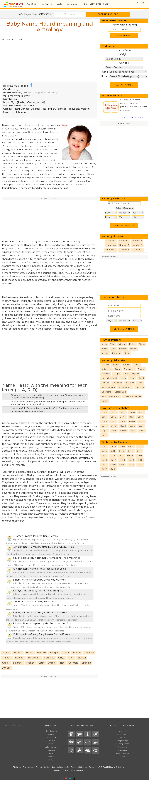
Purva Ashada (108, 387)
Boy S (132, 426)
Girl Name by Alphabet (115, 442)
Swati (141, 378)
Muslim (41, 652)
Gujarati (35, 108)
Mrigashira (106, 369)
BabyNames (95, 4)
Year (31, 4)
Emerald (51, 756)
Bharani (116, 365)
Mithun (122, 344)
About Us (55, 767)
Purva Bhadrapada (110, 396)
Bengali (25, 108)
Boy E (141, 412)
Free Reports (46, 4)
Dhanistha (106, 392)
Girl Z (112, 469)
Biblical (81, 657)
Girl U (113, 464)
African (6, 667)
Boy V (113, 430)
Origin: (124, 54)
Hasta (123, 378)
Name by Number (112, 236)
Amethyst (51, 734)
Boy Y (141, 430)
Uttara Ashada (125, 387)
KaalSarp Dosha (122, 744)
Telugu (22, 112)
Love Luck (123, 737)
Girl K (112, 455)
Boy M (122, 421)
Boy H (123, 417)
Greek (5, 662)
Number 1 (110, 241)
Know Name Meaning (114, 20)
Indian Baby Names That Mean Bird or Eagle (40, 568)
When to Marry (122, 747)
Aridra (117, 369)
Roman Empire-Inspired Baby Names (36, 536)
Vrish (112, 344)
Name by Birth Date (113, 198)
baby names (8, 39)
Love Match (122, 750)
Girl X (140, 464)
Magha (117, 374)
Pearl (51, 753)
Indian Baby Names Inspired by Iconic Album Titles (44, 547)
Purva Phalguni (131, 374)
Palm (85, 4)
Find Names (109, 46)
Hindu (16, 108)
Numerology (72, 4)
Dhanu (133, 349)
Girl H (130, 451)
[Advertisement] (49, 57)
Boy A (104, 412)
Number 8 (124, 250)
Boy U (104, 430)
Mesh (104, 344)
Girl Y (104, 469)
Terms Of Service (43, 767)
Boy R (123, 426)
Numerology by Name (115, 297)
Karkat (132, 344)
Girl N (139, 455)
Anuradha (117, 383)
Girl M (130, 455)
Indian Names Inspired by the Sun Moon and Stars (44, 623)
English (18, 652)
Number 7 (110, 250)
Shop (105, 4)
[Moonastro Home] (13, 3)
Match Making (122, 734)
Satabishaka (120, 392)
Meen (126, 353)
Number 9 (137, 250)
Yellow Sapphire (51, 747)
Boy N (132, 421)
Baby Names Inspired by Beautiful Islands (39, 601)
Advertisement (125, 123)
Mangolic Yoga (122, 741)
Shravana (139, 387)
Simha (142, 344)
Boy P (104, 426)
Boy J (140, 417)
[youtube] (74, 778)
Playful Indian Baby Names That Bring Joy (39, 590)
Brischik (122, 349)
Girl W (131, 464)
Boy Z (104, 435)
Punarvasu (30, 105)
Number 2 (124, 241)
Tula (113, 349)
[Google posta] (66, 778)
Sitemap (84, 767)
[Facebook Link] (62, 778)
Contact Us (64, 767)
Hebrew (17, 662)
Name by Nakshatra (113, 360)
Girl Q (122, 460)
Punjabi (19, 657)
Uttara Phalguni (109, 378)
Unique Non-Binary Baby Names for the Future (43, 634)
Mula (140, 383)
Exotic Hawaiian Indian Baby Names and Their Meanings (47, 557)
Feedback (75, 767)
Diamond (51, 750)
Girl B (122, 446)
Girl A (113, 446)
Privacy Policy (28, 767)
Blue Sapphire (51, 731)
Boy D (132, 412)
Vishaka (105, 383)
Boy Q (114, 426)
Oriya (6, 112)
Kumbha (116, 353)
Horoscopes (122, 731)
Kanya (104, 349)
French (30, 662)
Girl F (112, 451)
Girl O (104, 460)
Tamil (13, 112)
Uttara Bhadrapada (132, 396)
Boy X (132, 430)
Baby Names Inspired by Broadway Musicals (40, 579)
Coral (51, 744)
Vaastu (59, 4)
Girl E (104, 451)
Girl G (121, 451)
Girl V (121, 464)
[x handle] (70, 778)
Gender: (124, 62)
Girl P (113, 460)
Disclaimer (17, 767)
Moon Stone (51, 737)
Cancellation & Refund (98, 767)
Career (122, 756)
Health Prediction (123, 753)
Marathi (85, 108)
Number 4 (111, 245)
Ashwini (105, 365)
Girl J (104, 455)
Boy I (131, 417)
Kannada (61, 108)
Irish (61, 662)
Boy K (104, 421)
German (73, 662)
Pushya (141, 369)
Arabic (52, 662)
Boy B (113, 412)
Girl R (131, 460)
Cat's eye (51, 741)
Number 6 (137, 245)
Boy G (113, 417)
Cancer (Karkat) (36, 102)
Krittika (126, 365)
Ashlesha (106, 374)
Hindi (44, 108)
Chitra (132, 378)
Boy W (123, 430)
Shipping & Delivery (116, 767)
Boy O (141, 421)
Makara (105, 353)
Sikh (70, 657)
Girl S (140, 460)
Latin (41, 662)
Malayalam (74, 108)
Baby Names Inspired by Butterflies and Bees (41, 612)
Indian (51, 108)
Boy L (113, 421)
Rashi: (104, 71)
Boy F (104, 417)
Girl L (121, 455)
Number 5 (124, 245)
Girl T (104, 464)
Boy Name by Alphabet (115, 408)
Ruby (51, 760)
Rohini (136, 365)
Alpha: (104, 76)
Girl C (130, 446)
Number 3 (137, 241)
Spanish (86, 662)
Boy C (122, 412)
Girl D (139, 446)
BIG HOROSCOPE (112, 95)
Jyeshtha (129, 383)
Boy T (141, 426)
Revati (105, 401)
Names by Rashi (111, 339)
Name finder (124, 50)
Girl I (139, 451)
